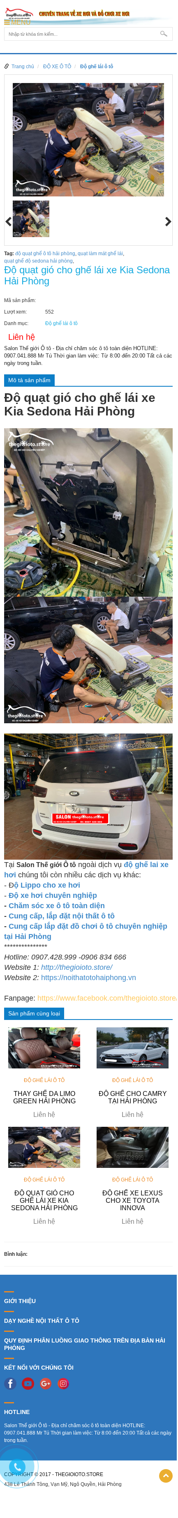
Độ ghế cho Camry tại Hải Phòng (133, 1097)
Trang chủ (23, 66)
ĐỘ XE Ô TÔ (57, 66)
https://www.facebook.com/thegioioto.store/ (107, 998)
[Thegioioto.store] (88, 14)
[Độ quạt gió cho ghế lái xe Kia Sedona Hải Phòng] (44, 1147)
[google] (47, 1383)
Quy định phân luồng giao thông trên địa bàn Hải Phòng (84, 1344)
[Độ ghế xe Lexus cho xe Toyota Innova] (133, 1147)
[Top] (166, 1476)
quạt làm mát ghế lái (100, 253)
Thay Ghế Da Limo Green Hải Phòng (44, 1097)
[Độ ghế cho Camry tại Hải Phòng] (133, 1047)
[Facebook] (12, 1383)
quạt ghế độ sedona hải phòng (38, 261)
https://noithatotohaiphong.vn (88, 978)
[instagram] (65, 1383)
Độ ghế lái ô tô (96, 66)
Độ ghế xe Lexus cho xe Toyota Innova (132, 1200)
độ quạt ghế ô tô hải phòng (45, 253)
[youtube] (30, 1383)
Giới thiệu (20, 1301)
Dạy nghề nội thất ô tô (41, 1320)
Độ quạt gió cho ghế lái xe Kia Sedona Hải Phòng (44, 1200)
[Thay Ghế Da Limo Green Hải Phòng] (44, 1047)
